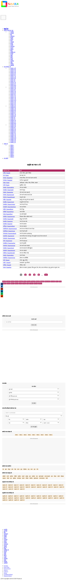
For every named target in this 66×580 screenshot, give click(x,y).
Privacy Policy (6, 567)
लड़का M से (13, 85)
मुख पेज (6, 29)
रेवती (47, 478)
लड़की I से (12, 117)
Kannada (53, 281)
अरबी (11, 59)
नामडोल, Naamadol (8, 190)
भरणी (8, 476)
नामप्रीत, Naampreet (8, 236)
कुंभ (34, 469)
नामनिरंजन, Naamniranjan (10, 228)
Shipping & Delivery (8, 576)
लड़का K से (13, 82)
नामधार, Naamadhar (8, 187)
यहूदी (11, 55)
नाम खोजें (6, 158)
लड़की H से (13, 116)
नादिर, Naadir (6, 173)
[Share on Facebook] (2, 284)
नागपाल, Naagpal (7, 180)
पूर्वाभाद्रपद (36, 478)
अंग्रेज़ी (12, 33)
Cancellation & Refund (8, 574)
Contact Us (6, 571)
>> (46, 275)
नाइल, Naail (6, 182)
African (40, 283)
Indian (4, 281)
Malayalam (47, 281)
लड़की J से (12, 119)
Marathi (37, 281)
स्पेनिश (11, 64)
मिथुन (9, 469)
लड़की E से (13, 111)
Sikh (60, 281)
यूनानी (11, 53)
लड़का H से (13, 78)
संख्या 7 (12, 154)
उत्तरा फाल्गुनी (47, 476)
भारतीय (12, 32)
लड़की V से (13, 136)
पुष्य (30, 476)
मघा (37, 476)
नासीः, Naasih (7, 262)
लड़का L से (13, 84)
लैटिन (11, 58)
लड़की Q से (13, 129)
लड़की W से (13, 138)
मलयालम (12, 46)
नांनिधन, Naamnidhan (9, 226)
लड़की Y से (13, 141)
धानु (28, 469)
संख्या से (6, 143)
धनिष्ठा (27, 478)
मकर (32, 469)
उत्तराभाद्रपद (41, 478)
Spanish (35, 283)
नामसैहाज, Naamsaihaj (9, 243)
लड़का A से (13, 68)
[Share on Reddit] (2, 296)
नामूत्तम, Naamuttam (8, 255)
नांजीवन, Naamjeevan (9, 216)
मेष (3, 469)
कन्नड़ (11, 48)
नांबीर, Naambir (7, 199)
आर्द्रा (23, 476)
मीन (37, 469)
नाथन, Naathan (7, 267)
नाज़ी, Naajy (6, 185)
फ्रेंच (11, 56)
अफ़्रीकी (12, 65)
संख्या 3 (12, 148)
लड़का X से (13, 101)
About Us (6, 570)
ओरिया (11, 49)
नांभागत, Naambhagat (9, 197)
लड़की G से (13, 114)
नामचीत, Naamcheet (8, 202)
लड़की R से (13, 130)
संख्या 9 (12, 157)
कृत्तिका (11, 476)
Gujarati (33, 281)
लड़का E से (13, 74)
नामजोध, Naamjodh (8, 219)
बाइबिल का (12, 52)
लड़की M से (13, 123)
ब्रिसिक (25, 469)
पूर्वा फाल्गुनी (41, 476)
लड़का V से (13, 98)
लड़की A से (13, 106)
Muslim (16, 281)
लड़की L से (13, 122)
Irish (27, 283)
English (8, 281)
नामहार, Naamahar (8, 192)
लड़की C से (13, 109)
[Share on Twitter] (2, 286)
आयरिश (12, 61)
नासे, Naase (6, 260)
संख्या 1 (12, 145)
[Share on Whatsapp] (2, 293)
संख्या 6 (12, 152)
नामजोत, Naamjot (7, 223)
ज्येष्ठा (8, 478)
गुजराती (12, 42)
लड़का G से (13, 77)
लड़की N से (13, 125)
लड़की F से (13, 113)
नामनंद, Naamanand (8, 194)
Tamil (25, 281)
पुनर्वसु (27, 476)
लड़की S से (13, 132)
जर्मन (11, 62)
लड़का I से (12, 80)
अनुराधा (4, 478)
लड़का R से (13, 93)
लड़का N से (13, 87)
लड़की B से (13, 107)
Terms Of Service (7, 568)
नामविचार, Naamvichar (9, 257)
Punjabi (42, 281)
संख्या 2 (12, 146)
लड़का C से (13, 71)
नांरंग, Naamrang (7, 240)
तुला (21, 469)
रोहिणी (15, 476)
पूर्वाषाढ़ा (14, 478)
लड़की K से (13, 120)
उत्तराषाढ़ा (19, 478)
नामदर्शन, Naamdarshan (9, 207)
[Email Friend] (2, 289)
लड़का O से (13, 88)
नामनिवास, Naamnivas (9, 231)
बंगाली (11, 37)
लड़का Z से (13, 104)
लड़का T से (13, 95)
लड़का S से (13, 94)
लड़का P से (12, 90)
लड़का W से (13, 100)
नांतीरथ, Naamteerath (9, 253)
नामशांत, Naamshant (8, 248)
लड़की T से (13, 133)
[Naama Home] (10, 7)
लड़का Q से (13, 91)
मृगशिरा (19, 476)
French (16, 283)
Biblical (4, 283)
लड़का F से (13, 75)
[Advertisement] (30, 11)
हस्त (52, 476)
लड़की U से (13, 135)
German (31, 283)
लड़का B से (13, 69)
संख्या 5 (12, 151)
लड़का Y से (13, 103)
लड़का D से (13, 72)
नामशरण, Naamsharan (9, 250)
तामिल (11, 39)
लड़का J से (12, 81)
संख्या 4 (12, 149)
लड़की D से (13, 110)
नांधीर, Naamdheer (8, 209)
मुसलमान (12, 36)
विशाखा (62, 476)
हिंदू (11, 34)
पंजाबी (11, 45)
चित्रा (55, 476)
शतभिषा (31, 478)
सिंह (15, 469)
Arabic (24, 283)
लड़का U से (13, 97)
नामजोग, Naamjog (8, 221)
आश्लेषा (33, 476)
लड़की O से (13, 126)
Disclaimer (6, 565)
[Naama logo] (14, 26)
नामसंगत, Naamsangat (9, 245)
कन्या (18, 469)
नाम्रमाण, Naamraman (9, 238)
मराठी (11, 43)
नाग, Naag (6, 175)
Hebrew (12, 283)
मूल (11, 478)
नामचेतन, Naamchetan (9, 204)
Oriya (57, 281)
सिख (11, 50)
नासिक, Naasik (7, 265)
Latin (20, 283)
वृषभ (6, 469)
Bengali (21, 281)
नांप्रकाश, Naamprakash (9, 233)
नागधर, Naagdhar (7, 177)
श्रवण (23, 478)
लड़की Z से (13, 142)
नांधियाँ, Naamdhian (8, 211)
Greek (8, 283)
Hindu (12, 281)
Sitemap (5, 573)
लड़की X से (13, 139)
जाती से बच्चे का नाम (8, 30)
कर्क (12, 469)
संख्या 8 (12, 155)
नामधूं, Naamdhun (8, 214)
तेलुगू (11, 40)
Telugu (28, 281)
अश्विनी (4, 476)
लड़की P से (12, 127)
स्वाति (59, 476)
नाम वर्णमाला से (7, 66)
